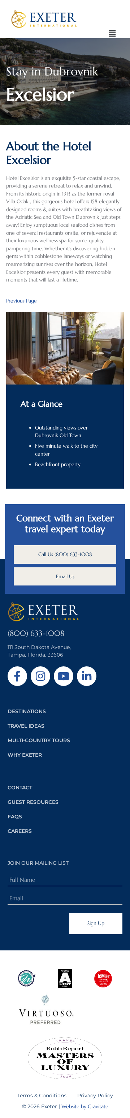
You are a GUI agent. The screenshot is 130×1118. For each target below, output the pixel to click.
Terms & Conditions (41, 1095)
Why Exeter (25, 755)
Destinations (27, 711)
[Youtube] (63, 676)
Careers (20, 831)
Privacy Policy (95, 1095)
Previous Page (21, 300)
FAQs (15, 816)
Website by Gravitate (84, 1106)
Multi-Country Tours (39, 740)
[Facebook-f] (17, 676)
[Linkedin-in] (86, 676)
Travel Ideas (26, 726)
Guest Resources (33, 802)
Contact (20, 787)
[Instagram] (40, 676)
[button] (112, 33)
